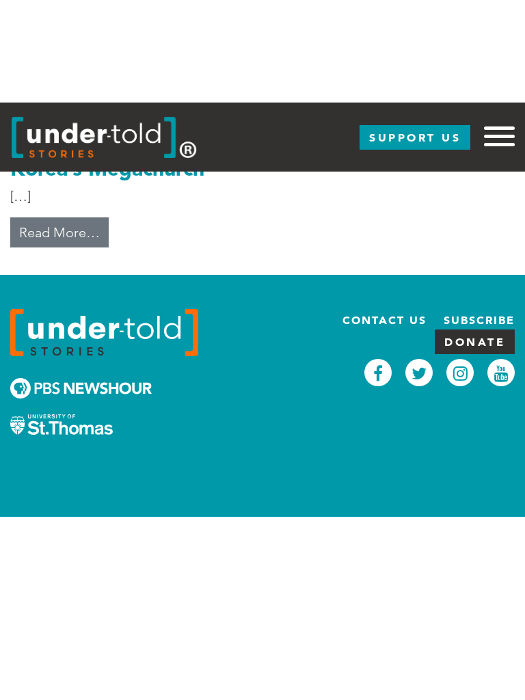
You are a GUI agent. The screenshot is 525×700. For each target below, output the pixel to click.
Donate (474, 342)
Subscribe (479, 320)
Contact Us (384, 320)
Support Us (415, 137)
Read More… (64, 232)
